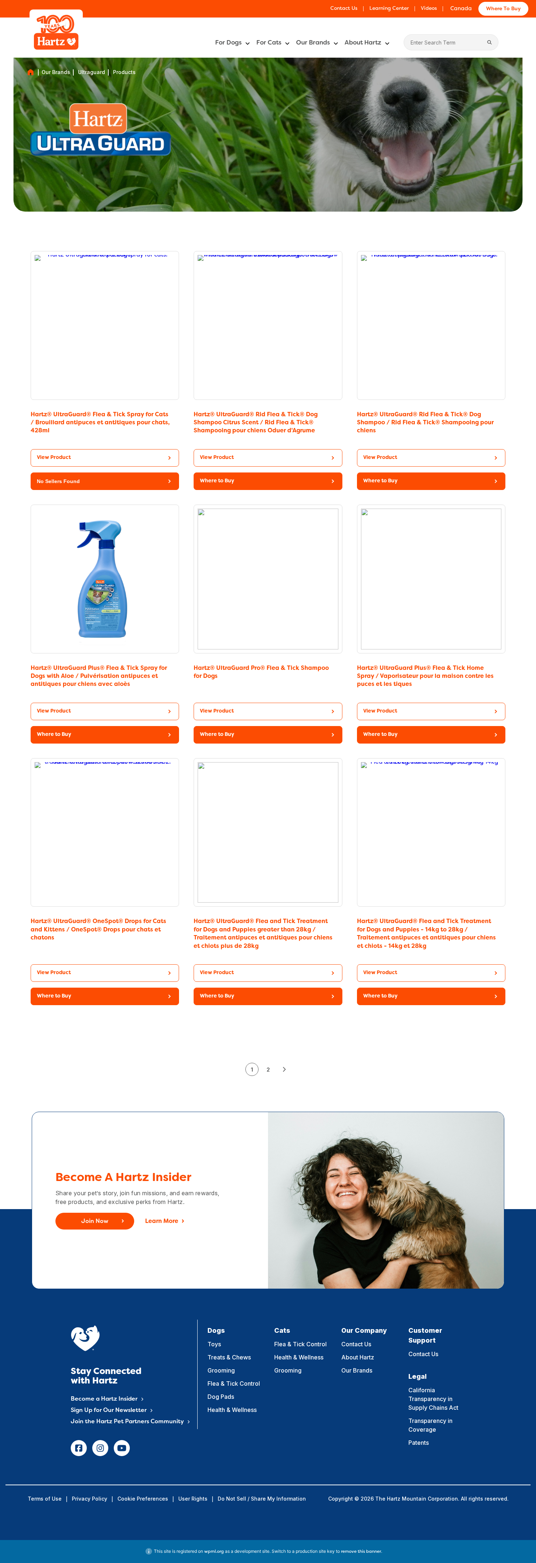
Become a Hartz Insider (104, 1399)
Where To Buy (503, 9)
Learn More (161, 1221)
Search (489, 42)
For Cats (268, 43)
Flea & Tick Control (233, 1383)
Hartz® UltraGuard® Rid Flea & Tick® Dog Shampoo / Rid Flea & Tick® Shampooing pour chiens (425, 423)
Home (31, 72)
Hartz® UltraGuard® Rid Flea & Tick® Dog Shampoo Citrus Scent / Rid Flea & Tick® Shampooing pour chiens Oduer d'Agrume (256, 423)
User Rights (192, 1499)
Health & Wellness (232, 1409)
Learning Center (389, 8)
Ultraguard (91, 72)
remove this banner (361, 1552)
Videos (429, 8)
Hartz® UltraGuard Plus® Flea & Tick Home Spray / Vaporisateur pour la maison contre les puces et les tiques (425, 676)
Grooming (221, 1370)
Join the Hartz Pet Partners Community (127, 1422)
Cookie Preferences (142, 1499)
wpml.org (214, 1552)
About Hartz (363, 43)
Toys (214, 1344)
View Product (54, 457)
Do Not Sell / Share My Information (262, 1499)
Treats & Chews (229, 1357)
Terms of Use (45, 1499)
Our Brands (313, 43)
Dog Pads (220, 1396)
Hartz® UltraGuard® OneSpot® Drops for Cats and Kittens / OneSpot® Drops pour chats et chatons (98, 930)
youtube (122, 1448)
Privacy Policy (89, 1499)
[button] (105, 481)
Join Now (94, 1221)
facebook (79, 1448)
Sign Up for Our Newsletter (109, 1410)
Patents (418, 1442)
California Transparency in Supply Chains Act (433, 1398)
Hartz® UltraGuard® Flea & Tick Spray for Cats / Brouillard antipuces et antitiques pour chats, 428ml (100, 423)
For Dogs (228, 43)
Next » (284, 1069)
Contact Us (343, 8)
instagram (100, 1448)
